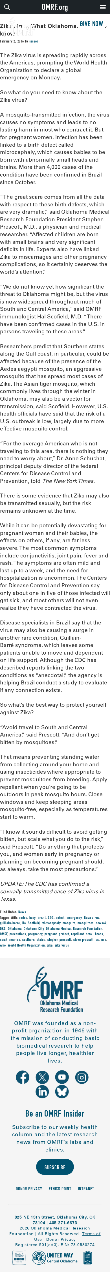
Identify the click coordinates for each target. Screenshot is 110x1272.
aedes (23, 918)
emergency (74, 918)
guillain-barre (10, 923)
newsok (101, 923)
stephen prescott (59, 940)
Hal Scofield (31, 923)
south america (10, 940)
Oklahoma (14, 929)
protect (64, 934)
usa (103, 940)
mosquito (69, 923)
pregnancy (35, 934)
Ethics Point (60, 1189)
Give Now (91, 24)
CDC (51, 918)
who (3, 946)
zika (50, 946)
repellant (77, 934)
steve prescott (83, 940)
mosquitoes (86, 923)
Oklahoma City (34, 929)
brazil (42, 918)
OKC (3, 929)
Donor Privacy (29, 1189)
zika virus (62, 946)
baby (32, 918)
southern (28, 940)
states (41, 940)
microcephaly (51, 923)
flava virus (92, 918)
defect (60, 918)
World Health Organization (26, 946)
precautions (18, 934)
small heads (94, 934)
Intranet (86, 1189)
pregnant (51, 934)
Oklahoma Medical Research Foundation (74, 929)
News (22, 912)
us (97, 940)
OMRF (3, 934)
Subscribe (55, 1168)
